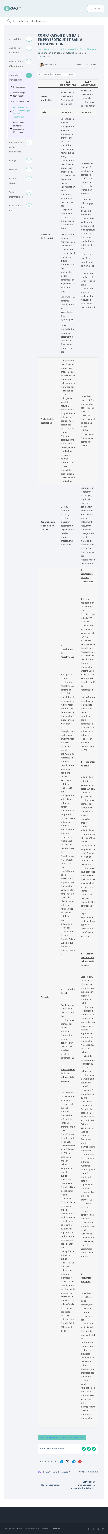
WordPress (55, 1529)
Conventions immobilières (80, 49)
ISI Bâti (60, 49)
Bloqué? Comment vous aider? (56, 1472)
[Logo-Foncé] (12, 6)
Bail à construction (50, 1485)
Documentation (46, 49)
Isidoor (19, 1529)
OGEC (65, 514)
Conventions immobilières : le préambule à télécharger (83, 1485)
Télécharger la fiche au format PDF (62, 1438)
